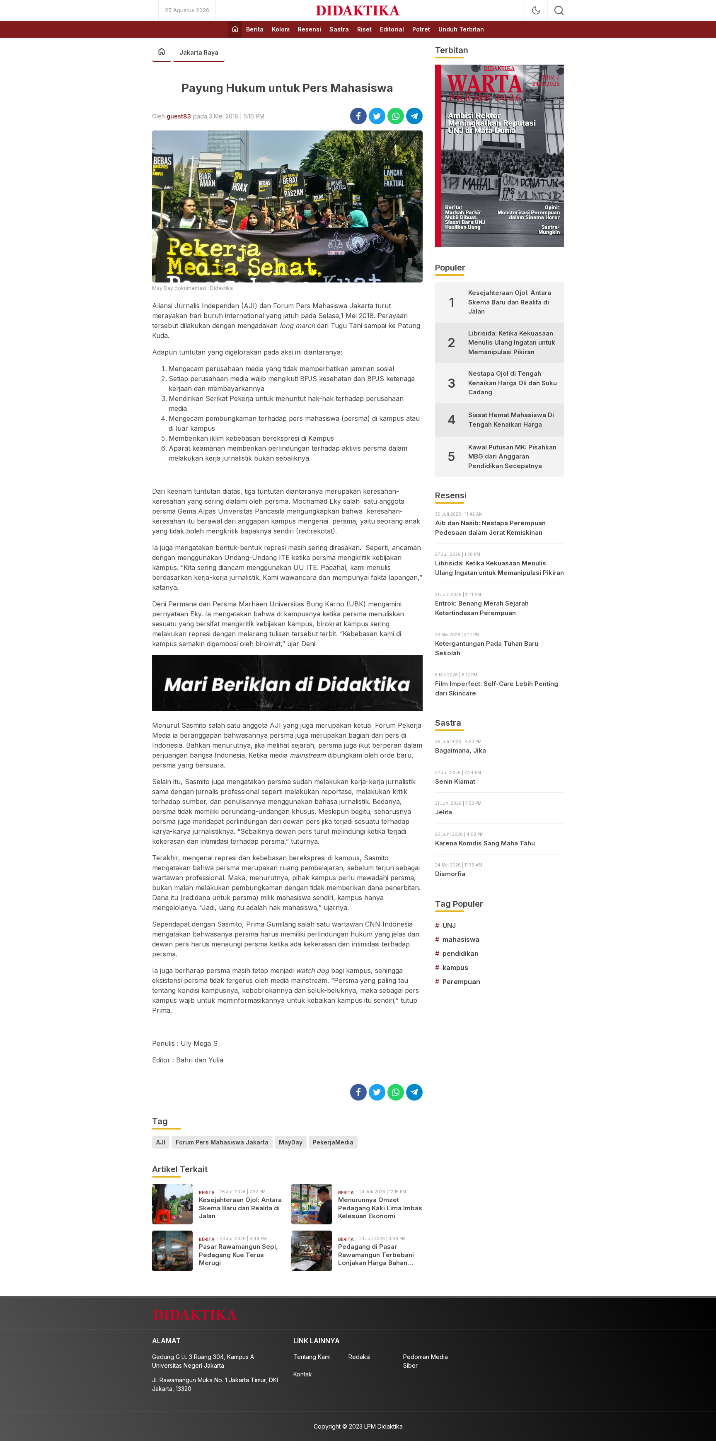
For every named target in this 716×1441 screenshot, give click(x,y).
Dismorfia (450, 874)
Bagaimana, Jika (460, 750)
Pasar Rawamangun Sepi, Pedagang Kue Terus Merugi (238, 1255)
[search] (559, 10)
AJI (160, 1142)
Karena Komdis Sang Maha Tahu (485, 843)
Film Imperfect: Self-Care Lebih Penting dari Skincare (496, 688)
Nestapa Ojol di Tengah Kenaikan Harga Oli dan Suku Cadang (512, 382)
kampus (455, 967)
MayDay (290, 1142)
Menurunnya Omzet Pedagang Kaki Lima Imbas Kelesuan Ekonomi (380, 1208)
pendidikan (461, 953)
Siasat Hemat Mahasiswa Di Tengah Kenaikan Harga (511, 419)
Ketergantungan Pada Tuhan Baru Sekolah (486, 648)
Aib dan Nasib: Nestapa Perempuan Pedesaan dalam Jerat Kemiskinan (490, 527)
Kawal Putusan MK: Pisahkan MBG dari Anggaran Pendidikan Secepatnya (512, 456)
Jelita (443, 812)
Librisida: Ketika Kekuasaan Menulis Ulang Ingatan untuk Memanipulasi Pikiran (511, 342)
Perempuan (461, 982)
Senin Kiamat (455, 781)
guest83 (179, 116)
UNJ (449, 925)
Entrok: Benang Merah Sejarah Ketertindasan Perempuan (482, 608)
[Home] (235, 29)
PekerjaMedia (333, 1142)
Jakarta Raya (198, 52)
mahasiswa (461, 939)
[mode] (536, 10)
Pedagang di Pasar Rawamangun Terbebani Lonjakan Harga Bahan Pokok (376, 1255)
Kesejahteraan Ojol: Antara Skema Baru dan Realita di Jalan (240, 1208)
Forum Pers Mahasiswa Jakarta (222, 1142)
